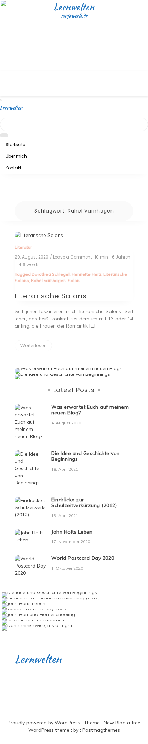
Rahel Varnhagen (48, 280)
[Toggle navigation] (4, 192)
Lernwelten (74, 7)
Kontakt (13, 168)
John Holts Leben (71, 532)
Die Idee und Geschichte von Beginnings (85, 456)
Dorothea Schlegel (51, 274)
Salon (74, 280)
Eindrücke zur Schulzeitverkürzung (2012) (84, 502)
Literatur (23, 247)
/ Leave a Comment (71, 257)
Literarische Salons (51, 296)
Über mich (16, 156)
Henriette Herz (86, 274)
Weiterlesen (33, 345)
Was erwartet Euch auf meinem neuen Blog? (90, 410)
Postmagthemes (101, 730)
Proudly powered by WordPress (45, 723)
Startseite (15, 144)
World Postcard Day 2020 (82, 558)
